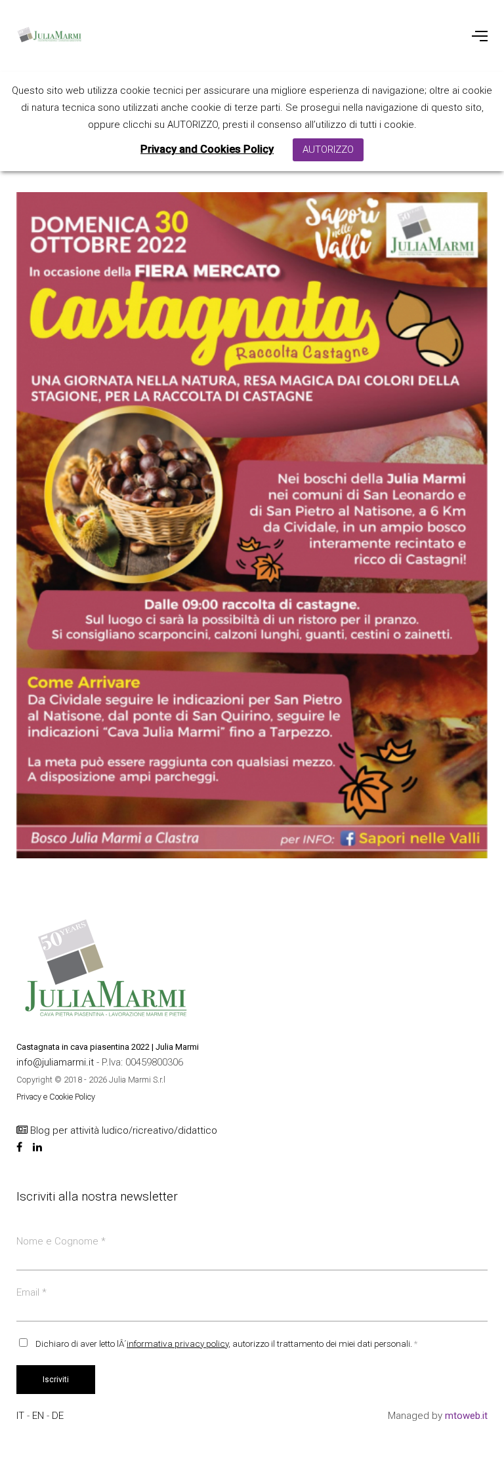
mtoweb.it (466, 1416)
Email (31, 1292)
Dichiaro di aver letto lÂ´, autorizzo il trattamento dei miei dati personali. (226, 1343)
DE (58, 1416)
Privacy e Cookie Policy (55, 1097)
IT (21, 1416)
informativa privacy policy (177, 1343)
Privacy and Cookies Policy (207, 149)
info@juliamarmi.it (56, 1062)
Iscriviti (56, 1379)
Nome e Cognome (61, 1241)
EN (39, 1416)
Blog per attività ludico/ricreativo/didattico (122, 1130)
